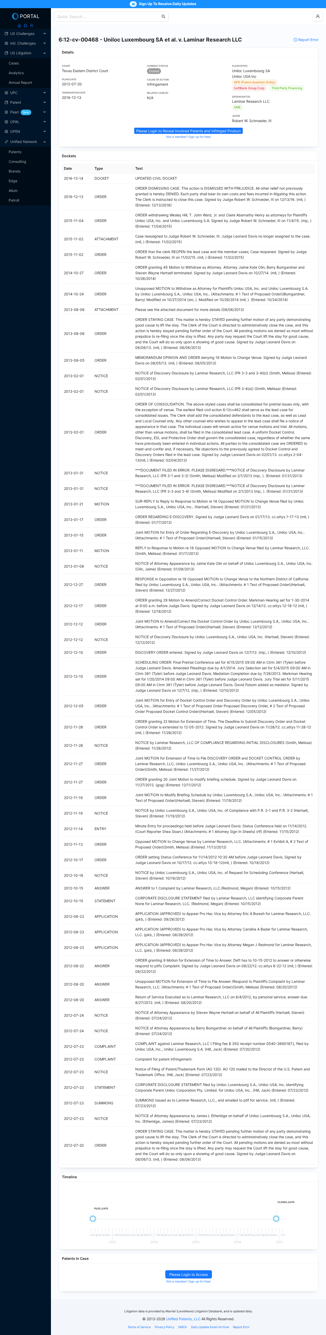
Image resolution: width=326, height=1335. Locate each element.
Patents (15, 152)
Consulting (17, 161)
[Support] (25, 25)
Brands (14, 171)
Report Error (308, 39)
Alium (13, 190)
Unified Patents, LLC (183, 1319)
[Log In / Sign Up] (32, 25)
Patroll (14, 200)
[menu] (25, 83)
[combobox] (108, 17)
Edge (13, 181)
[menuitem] (25, 33)
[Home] (19, 25)
